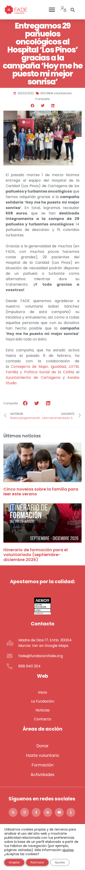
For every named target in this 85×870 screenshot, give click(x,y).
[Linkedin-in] (47, 812)
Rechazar (37, 862)
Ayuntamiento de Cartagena (33, 377)
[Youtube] (59, 812)
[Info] (70, 812)
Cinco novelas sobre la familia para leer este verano (40, 491)
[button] (52, 10)
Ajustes (60, 862)
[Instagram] (24, 812)
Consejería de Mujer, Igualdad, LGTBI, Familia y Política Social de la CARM (42, 369)
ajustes (68, 850)
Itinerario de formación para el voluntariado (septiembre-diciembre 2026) (35, 554)
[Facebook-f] (36, 812)
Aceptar (14, 862)
